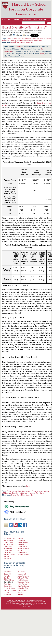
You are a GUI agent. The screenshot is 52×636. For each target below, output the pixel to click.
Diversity (13, 41)
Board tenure (26, 39)
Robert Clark (8, 540)
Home (4, 19)
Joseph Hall (22, 574)
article (42, 54)
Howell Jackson (9, 554)
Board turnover (37, 39)
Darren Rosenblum (18, 42)
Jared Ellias (8, 546)
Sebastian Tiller (23, 588)
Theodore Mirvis (23, 582)
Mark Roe (21, 544)
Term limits (38, 41)
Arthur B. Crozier (10, 588)
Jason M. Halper (23, 576)
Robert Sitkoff (22, 546)
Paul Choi (7, 584)
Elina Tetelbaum (23, 586)
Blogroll (42, 19)
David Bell (7, 574)
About (10, 19)
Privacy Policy (26, 606)
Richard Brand (9, 580)
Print (20, 35)
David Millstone (23, 580)
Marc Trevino (22, 590)
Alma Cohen (8, 544)
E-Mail (27, 35)
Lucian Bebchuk (9, 538)
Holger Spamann (23, 548)
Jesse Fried (8, 550)
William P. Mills (23, 578)
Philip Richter (22, 584)
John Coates (8, 542)
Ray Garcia (21, 572)
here (28, 486)
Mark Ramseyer (23, 542)
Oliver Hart (7, 552)
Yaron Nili (29, 42)
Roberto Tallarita (23, 554)
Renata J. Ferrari (10, 590)
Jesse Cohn (8, 586)
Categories (26, 19)
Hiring (34, 19)
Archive (17, 19)
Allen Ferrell (8, 548)
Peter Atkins (8, 572)
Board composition (14, 39)
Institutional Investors (25, 41)
